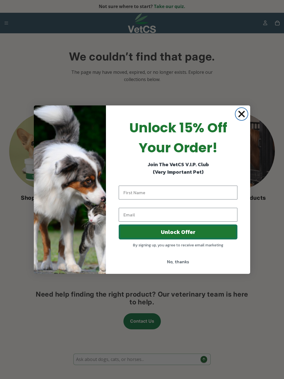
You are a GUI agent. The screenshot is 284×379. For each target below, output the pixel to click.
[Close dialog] (241, 114)
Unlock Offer (178, 232)
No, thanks (178, 261)
